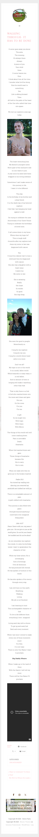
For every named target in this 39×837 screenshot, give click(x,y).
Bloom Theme (25, 822)
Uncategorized (15, 762)
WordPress (26, 825)
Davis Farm (19, 15)
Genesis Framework (13, 825)
